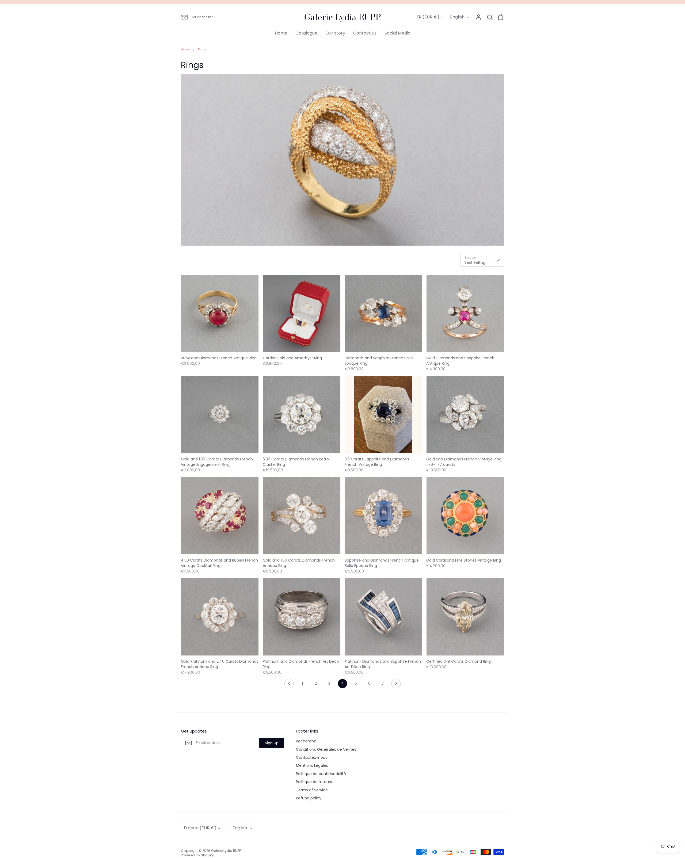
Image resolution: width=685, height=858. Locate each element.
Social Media (397, 33)
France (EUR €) (200, 828)
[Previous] (289, 684)
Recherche (306, 741)
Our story (335, 33)
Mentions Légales (312, 765)
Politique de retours (314, 781)
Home (281, 33)
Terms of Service (312, 790)
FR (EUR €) (428, 17)
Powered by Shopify (197, 855)
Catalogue (306, 33)
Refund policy (308, 798)
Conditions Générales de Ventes (326, 749)
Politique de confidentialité (321, 773)
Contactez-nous (311, 757)
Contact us (364, 33)
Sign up (272, 743)
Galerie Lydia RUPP (342, 17)
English (457, 17)
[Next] (396, 684)
